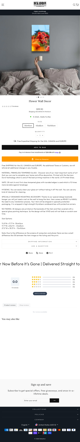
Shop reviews (24, 305)
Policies (39, 414)
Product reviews (9, 305)
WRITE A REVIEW (40, 293)
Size (40, 121)
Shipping (32, 112)
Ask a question (40, 246)
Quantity (40, 131)
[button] (40, 106)
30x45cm (28, 125)
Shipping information (40, 241)
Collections (39, 409)
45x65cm (39, 125)
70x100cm (51, 125)
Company (39, 419)
